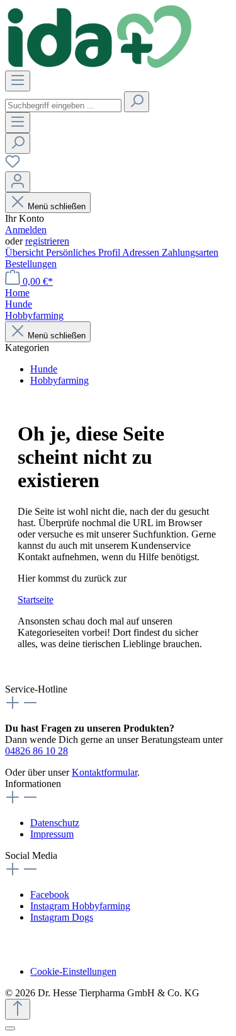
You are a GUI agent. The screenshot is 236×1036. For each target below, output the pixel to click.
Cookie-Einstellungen (73, 971)
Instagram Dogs (61, 917)
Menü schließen (57, 206)
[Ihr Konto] (17, 181)
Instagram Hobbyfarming (80, 906)
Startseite (35, 599)
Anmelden (26, 229)
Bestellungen (31, 263)
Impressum (52, 834)
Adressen (142, 252)
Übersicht (25, 252)
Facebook (49, 894)
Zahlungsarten (190, 252)
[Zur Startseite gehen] (99, 64)
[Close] (10, 1028)
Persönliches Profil (84, 252)
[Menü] (17, 81)
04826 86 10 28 (36, 750)
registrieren (47, 241)
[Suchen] (136, 101)
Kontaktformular (104, 772)
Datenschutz (54, 822)
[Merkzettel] (12, 165)
